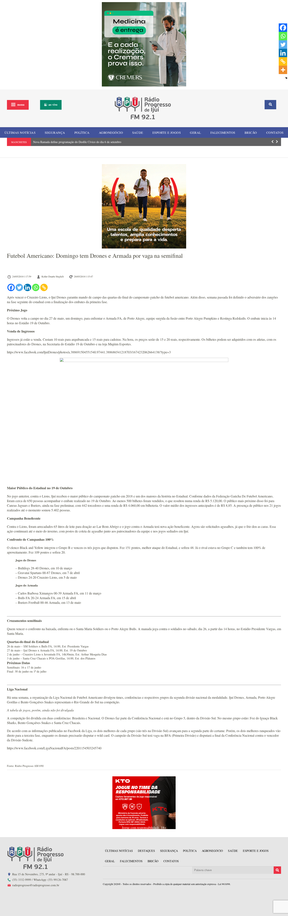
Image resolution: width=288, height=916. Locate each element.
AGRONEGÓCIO (111, 132)
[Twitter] (19, 287)
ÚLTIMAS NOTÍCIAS (19, 132)
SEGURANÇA (55, 132)
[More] (283, 70)
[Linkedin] (27, 287)
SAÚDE (137, 132)
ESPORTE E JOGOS (166, 132)
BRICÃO (251, 132)
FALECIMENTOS (222, 132)
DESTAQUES (146, 851)
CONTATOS (275, 132)
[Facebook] (11, 287)
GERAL (195, 132)
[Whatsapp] (35, 287)
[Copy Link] (44, 287)
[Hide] (286, 78)
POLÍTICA (82, 132)
